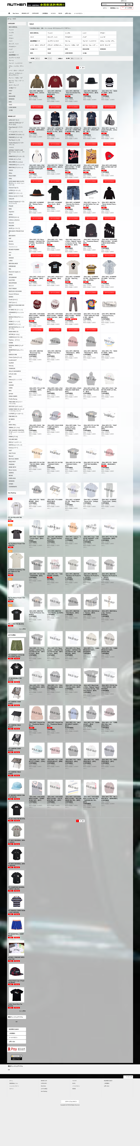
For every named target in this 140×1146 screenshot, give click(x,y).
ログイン (105, 8)
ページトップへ (129, 1076)
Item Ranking (44, 1091)
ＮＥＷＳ (74, 1080)
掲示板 (74, 1088)
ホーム (11, 1080)
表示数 (33, 58)
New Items (43, 1086)
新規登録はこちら (114, 8)
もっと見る (22, 629)
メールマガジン (13, 1037)
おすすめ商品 (44, 1088)
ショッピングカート (14, 1086)
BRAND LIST (44, 1080)
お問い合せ (12, 1041)
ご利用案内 (12, 1033)
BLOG (73, 1083)
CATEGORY (44, 1083)
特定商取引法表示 (14, 1029)
